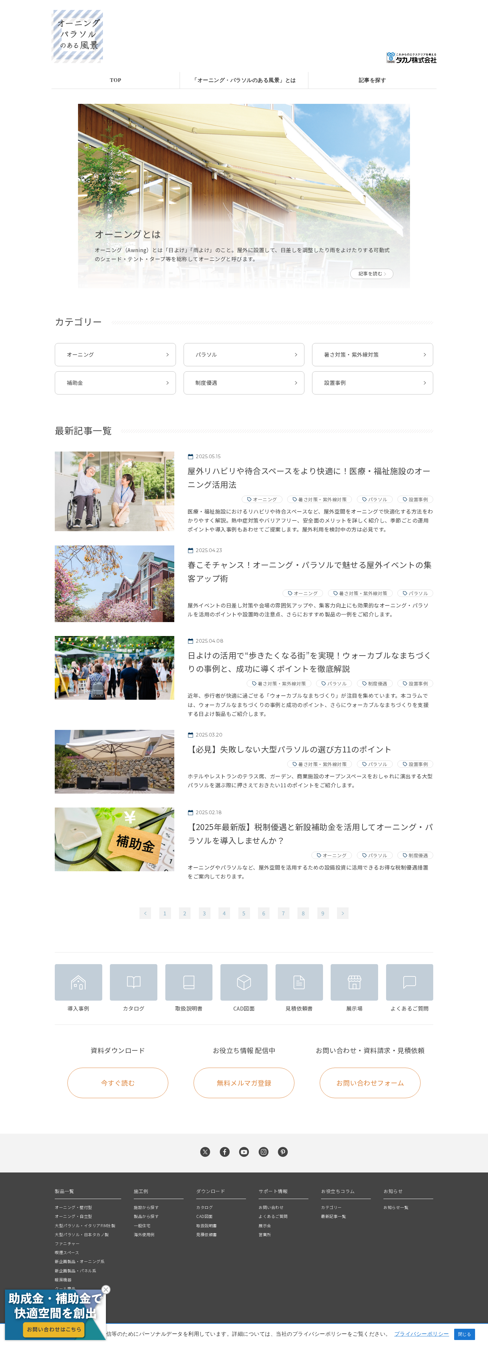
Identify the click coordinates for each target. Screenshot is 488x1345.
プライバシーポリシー (421, 1333)
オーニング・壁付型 (73, 1207)
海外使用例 (144, 1234)
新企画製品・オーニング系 (80, 1261)
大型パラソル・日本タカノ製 (82, 1234)
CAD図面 (204, 1216)
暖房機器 (63, 1279)
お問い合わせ (271, 1207)
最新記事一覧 (333, 1216)
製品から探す (146, 1216)
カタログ (204, 1207)
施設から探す (146, 1207)
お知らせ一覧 (395, 1207)
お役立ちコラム (338, 1191)
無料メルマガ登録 (244, 1083)
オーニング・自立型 (73, 1216)
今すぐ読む (118, 1083)
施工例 (141, 1191)
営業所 (265, 1234)
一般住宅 (142, 1225)
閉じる (464, 1334)
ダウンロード (210, 1191)
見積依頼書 (206, 1234)
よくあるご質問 (273, 1216)
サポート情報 (273, 1191)
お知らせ (393, 1191)
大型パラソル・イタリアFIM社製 (85, 1225)
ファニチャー (67, 1243)
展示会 (265, 1225)
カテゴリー (331, 1207)
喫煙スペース (67, 1252)
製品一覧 (64, 1191)
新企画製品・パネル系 (75, 1270)
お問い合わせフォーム (370, 1083)
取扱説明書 (206, 1225)
